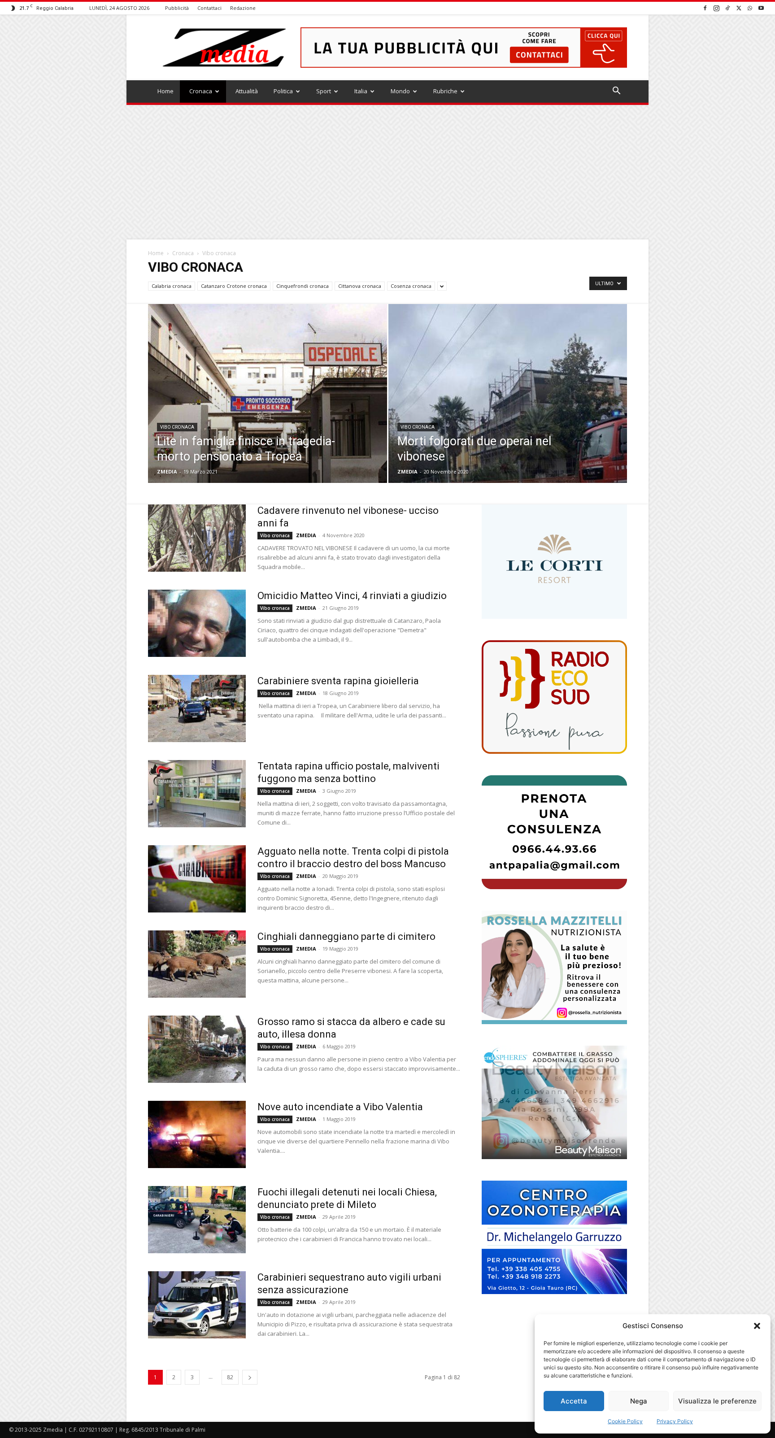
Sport (323, 91)
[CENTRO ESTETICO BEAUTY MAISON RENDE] (554, 1102)
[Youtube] (761, 8)
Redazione (243, 7)
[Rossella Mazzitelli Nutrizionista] (554, 967)
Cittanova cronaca (359, 285)
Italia (360, 91)
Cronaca (200, 91)
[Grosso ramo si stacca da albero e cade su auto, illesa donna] (197, 1049)
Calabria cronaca (172, 285)
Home (165, 91)
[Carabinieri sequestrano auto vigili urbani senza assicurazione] (197, 1304)
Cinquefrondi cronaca (302, 285)
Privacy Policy (675, 1421)
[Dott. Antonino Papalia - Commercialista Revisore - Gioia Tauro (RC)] (554, 832)
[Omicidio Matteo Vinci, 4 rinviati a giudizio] (197, 623)
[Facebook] (705, 8)
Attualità (246, 91)
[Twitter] (739, 8)
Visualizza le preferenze (717, 1401)
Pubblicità (177, 7)
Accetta (574, 1401)
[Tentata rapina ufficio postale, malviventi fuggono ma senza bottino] (197, 793)
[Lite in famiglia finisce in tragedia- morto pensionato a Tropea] (267, 407)
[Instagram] (716, 8)
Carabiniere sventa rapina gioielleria (338, 680)
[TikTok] (727, 8)
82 (230, 1377)
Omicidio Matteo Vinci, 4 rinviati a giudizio (352, 595)
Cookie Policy (625, 1421)
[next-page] (249, 1377)
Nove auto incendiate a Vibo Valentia (340, 1106)
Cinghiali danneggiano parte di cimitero (346, 936)
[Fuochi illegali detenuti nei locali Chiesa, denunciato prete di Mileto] (197, 1219)
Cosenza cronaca (411, 285)
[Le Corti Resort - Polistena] (554, 561)
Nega (638, 1401)
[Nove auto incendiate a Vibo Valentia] (197, 1134)
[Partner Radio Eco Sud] (554, 697)
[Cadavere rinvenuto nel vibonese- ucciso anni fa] (197, 538)
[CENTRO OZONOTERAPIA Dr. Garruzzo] (554, 1237)
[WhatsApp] (750, 8)
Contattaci (209, 7)
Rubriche (445, 91)
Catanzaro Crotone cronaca (234, 285)
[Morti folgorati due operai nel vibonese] (507, 407)
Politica (283, 91)
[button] (757, 1325)
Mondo (400, 91)
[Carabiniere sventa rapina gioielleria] (197, 708)
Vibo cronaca (177, 427)
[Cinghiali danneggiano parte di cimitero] (197, 964)
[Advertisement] (387, 172)
